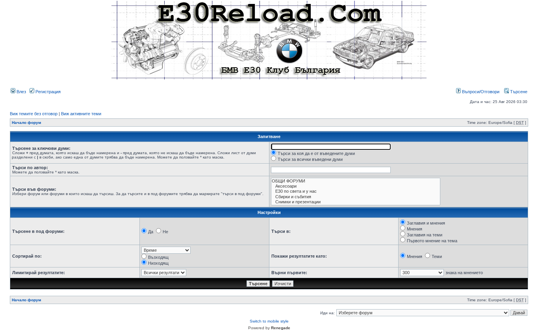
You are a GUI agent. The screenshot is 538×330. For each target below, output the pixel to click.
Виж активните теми (81, 113)
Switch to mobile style (269, 321)
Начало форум (26, 122)
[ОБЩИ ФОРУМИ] (356, 181)
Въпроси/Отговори (480, 91)
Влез (20, 91)
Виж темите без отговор (34, 113)
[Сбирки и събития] (356, 196)
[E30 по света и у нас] (356, 191)
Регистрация (47, 91)
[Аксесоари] (356, 186)
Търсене (518, 91)
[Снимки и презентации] (356, 202)
